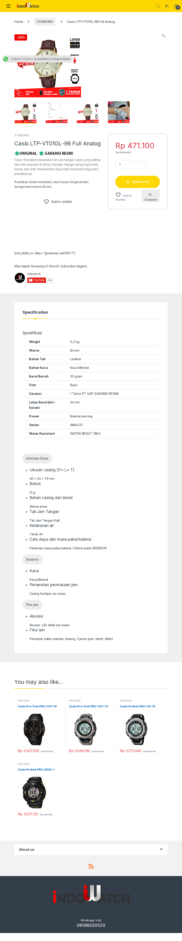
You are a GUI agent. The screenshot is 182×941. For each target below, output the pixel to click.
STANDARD (45, 21)
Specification (35, 312)
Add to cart (141, 182)
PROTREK (24, 700)
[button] (163, 35)
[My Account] (166, 6)
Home (18, 21)
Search (157, 6)
